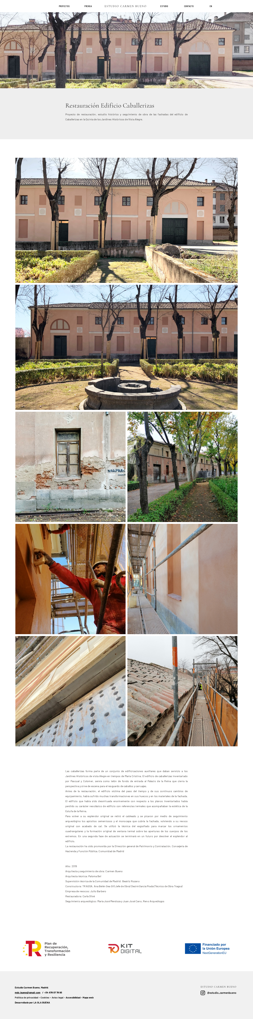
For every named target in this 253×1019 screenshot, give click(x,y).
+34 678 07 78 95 (53, 992)
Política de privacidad (26, 997)
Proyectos (64, 6)
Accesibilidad (73, 997)
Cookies (45, 997)
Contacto (189, 6)
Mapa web (88, 997)
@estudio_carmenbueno (221, 992)
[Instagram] (202, 992)
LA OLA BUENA (42, 1002)
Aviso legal (58, 997)
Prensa (88, 6)
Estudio (164, 6)
